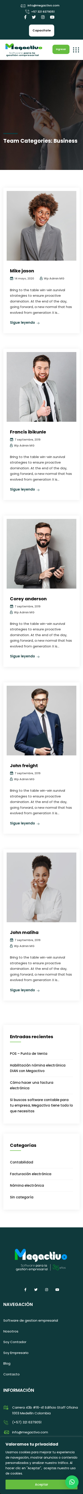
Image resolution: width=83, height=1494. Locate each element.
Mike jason (22, 271)
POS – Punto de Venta (28, 1053)
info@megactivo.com (43, 5)
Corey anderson (28, 599)
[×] (72, 1482)
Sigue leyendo (22, 322)
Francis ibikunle (28, 432)
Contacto (11, 1374)
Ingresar (61, 49)
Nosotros (10, 1331)
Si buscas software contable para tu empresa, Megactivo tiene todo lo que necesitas (41, 1105)
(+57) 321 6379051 (27, 1422)
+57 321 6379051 (43, 12)
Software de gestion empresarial (30, 1320)
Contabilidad (21, 1162)
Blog (6, 1363)
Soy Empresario (16, 1352)
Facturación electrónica (30, 1174)
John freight (24, 765)
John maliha (24, 932)
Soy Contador (14, 1342)
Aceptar (41, 1484)
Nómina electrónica (27, 1185)
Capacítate (42, 30)
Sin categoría (21, 1197)
